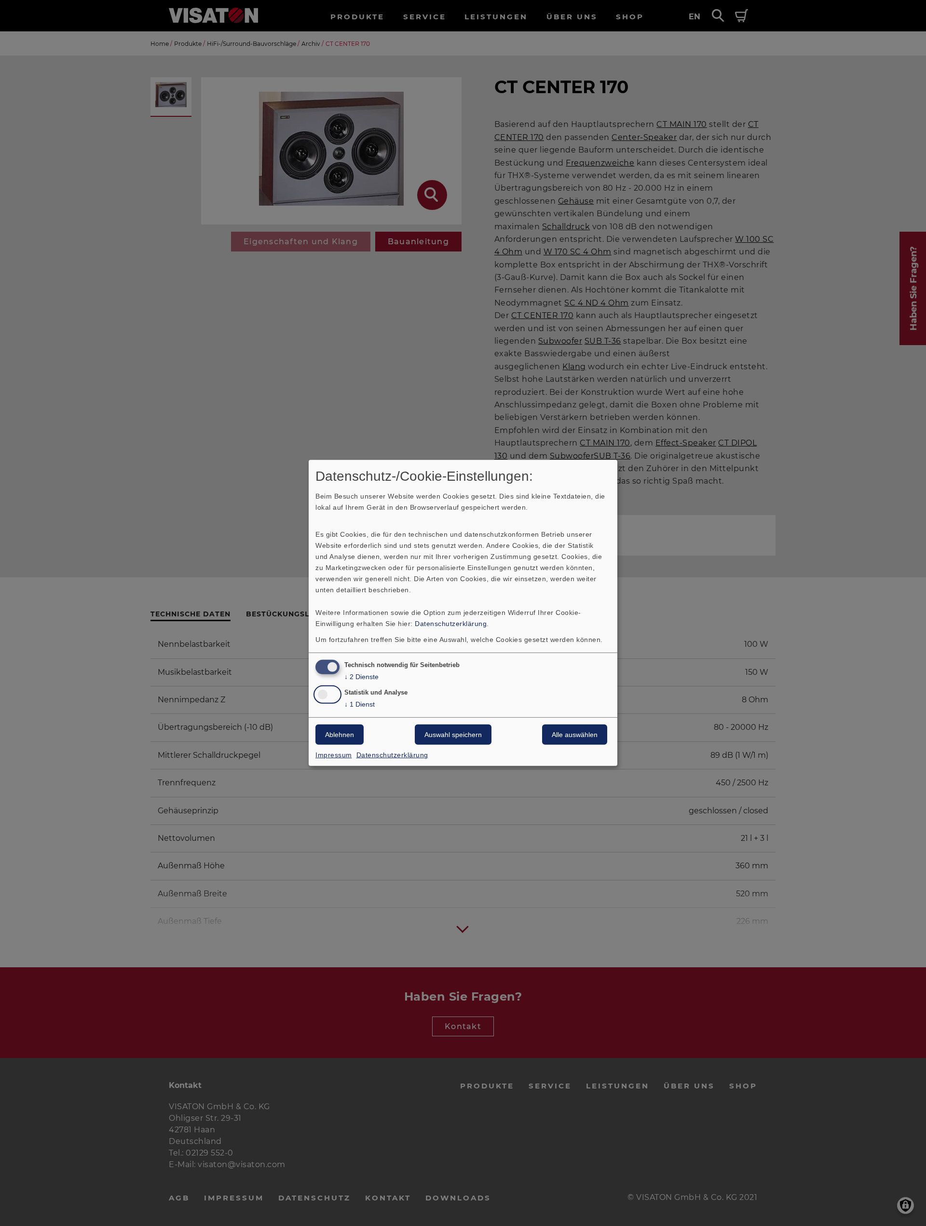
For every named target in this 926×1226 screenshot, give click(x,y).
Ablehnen (339, 734)
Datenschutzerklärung (451, 623)
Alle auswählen (575, 734)
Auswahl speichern (453, 734)
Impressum (333, 755)
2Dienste (361, 676)
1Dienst (359, 704)
